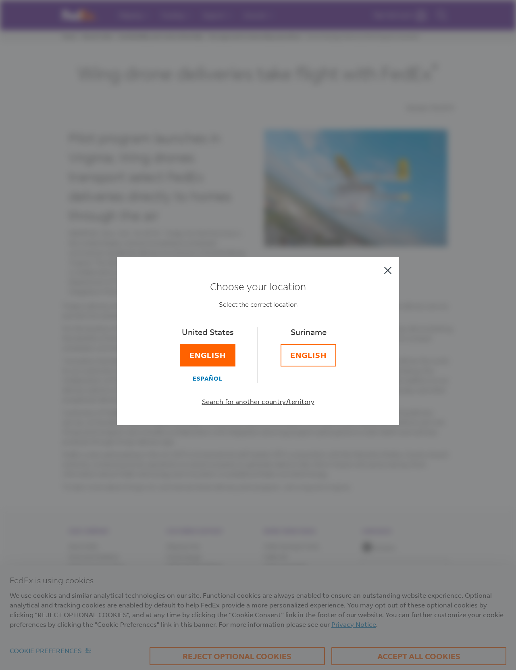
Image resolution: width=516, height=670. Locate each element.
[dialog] (258, 335)
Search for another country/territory (258, 401)
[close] (388, 270)
